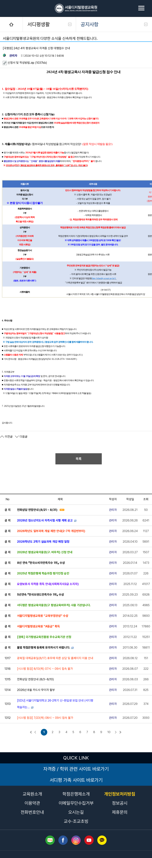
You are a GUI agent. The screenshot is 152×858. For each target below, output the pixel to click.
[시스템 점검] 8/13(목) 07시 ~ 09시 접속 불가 (45, 668)
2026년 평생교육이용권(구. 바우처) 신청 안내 (44, 552)
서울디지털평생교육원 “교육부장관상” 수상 (42, 616)
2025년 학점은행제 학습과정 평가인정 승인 (43, 573)
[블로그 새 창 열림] (50, 840)
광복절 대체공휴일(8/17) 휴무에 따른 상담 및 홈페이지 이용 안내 (55, 658)
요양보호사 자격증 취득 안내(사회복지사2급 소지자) (48, 584)
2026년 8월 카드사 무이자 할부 (36, 690)
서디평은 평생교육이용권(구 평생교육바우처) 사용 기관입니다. (53, 605)
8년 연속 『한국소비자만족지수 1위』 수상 (41, 563)
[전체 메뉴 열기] (141, 8)
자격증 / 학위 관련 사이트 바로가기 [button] (76, 769)
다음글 (23, 436)
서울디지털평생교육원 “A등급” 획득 (38, 626)
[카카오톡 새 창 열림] (102, 840)
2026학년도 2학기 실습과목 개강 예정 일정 (43, 541)
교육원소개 (32, 794)
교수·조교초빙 (76, 821)
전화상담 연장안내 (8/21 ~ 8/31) (37, 510)
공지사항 (89, 24)
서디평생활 (38, 24)
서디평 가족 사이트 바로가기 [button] (76, 780)
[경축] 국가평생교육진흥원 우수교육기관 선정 (44, 637)
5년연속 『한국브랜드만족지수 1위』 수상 (40, 594)
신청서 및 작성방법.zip (21, 62)
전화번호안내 (32, 812)
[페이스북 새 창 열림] (63, 840)
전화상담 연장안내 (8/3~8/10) (35, 679)
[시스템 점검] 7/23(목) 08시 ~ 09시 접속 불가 (45, 718)
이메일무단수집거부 (76, 803)
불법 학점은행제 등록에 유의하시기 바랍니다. (43, 647)
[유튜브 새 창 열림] (89, 840)
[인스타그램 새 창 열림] (76, 840)
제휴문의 (120, 812)
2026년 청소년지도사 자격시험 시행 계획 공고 (45, 520)
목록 (79, 459)
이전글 (8, 436)
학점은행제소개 (76, 794)
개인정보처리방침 (119, 794)
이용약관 (32, 803)
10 (109, 732)
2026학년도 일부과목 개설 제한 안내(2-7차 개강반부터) (51, 531)
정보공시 (120, 803)
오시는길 (76, 812)
